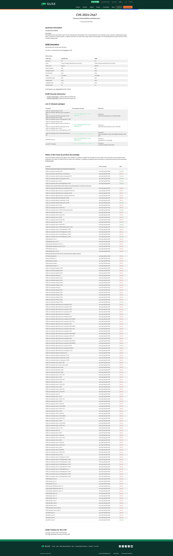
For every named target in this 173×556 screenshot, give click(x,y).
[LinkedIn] (129, 546)
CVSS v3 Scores (48, 55)
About (73, 546)
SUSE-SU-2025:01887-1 (53, 98)
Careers (53, 546)
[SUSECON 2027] (95, 2)
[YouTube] (120, 546)
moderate (66, 50)
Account (115, 1)
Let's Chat (96, 546)
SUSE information (52, 44)
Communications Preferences (81, 546)
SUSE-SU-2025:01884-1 (53, 96)
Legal (57, 546)
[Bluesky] (132, 546)
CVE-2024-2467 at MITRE (51, 30)
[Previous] (83, 21)
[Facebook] (123, 546)
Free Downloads (128, 7)
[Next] (91, 21)
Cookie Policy (130, 553)
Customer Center (106, 1)
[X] (126, 546)
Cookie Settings (116, 553)
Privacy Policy (123, 553)
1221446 (58, 89)
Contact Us (119, 7)
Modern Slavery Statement (65, 546)
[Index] (87, 21)
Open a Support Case (47, 553)
